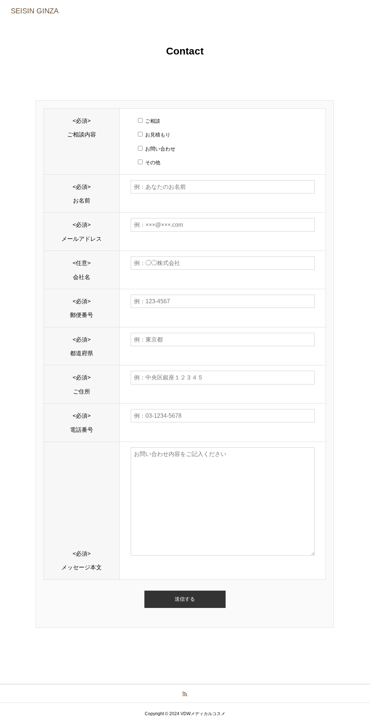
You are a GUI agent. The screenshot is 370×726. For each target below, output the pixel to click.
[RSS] (185, 693)
